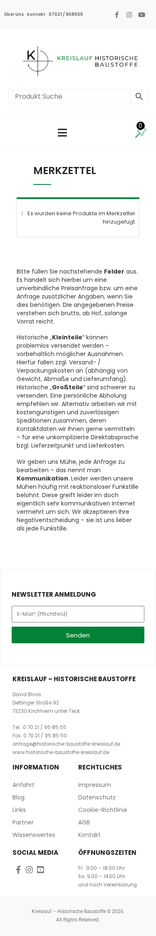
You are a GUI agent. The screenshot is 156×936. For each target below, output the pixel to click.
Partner (23, 822)
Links (19, 810)
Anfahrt (23, 785)
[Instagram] (129, 14)
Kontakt (36, 14)
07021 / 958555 (66, 14)
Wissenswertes (33, 835)
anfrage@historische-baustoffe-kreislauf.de (66, 744)
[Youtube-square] (40, 869)
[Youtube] (141, 14)
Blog (18, 797)
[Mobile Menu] (62, 132)
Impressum (94, 785)
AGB (84, 822)
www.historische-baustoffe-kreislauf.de (60, 752)
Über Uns (14, 14)
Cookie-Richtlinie (102, 810)
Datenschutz (97, 797)
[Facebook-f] (116, 14)
